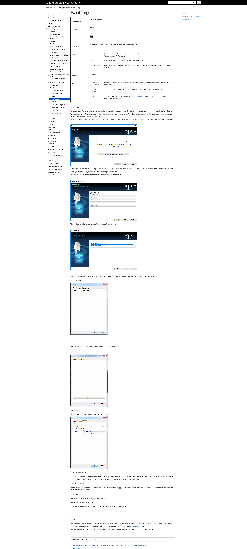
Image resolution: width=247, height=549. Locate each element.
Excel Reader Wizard (138, 119)
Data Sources (54, 85)
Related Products (53, 175)
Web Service (55, 116)
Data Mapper (95, 545)
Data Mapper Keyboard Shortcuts (57, 79)
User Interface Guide (55, 20)
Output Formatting (56, 66)
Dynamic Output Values (57, 49)
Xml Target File (56, 113)
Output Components (56, 69)
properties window (136, 526)
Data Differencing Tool (55, 166)
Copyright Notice (53, 15)
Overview (53, 32)
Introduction (52, 12)
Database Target (57, 93)
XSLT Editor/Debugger (55, 155)
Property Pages (185, 19)
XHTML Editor (52, 144)
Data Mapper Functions (57, 82)
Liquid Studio (54, 2)
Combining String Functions (59, 55)
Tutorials (51, 17)
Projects (50, 23)
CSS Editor (51, 121)
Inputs (182, 22)
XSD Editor (51, 152)
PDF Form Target (57, 107)
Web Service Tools (142, 545)
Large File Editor (53, 163)
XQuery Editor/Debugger (56, 149)
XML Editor (51, 147)
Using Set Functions (56, 47)
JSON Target (55, 102)
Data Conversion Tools (55, 169)
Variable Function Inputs (58, 63)
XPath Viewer (132, 545)
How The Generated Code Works (58, 37)
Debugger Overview (54, 26)
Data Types (53, 44)
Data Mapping (52, 29)
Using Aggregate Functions (58, 61)
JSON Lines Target (57, 105)
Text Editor (51, 135)
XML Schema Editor (113, 545)
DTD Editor (51, 124)
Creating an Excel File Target (189, 17)
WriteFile (54, 119)
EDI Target (55, 96)
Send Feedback (75, 548)
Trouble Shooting (53, 172)
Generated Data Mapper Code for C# (59, 75)
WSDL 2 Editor (52, 141)
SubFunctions (54, 52)
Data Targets (54, 88)
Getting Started (55, 34)
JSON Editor (52, 127)
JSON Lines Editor (53, 130)
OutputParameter (57, 91)
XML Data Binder (85, 545)
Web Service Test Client (55, 158)
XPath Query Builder (54, 161)
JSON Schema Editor (54, 133)
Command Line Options (57, 72)
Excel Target (55, 99)
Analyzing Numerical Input (58, 58)
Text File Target (56, 110)
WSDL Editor (52, 138)
